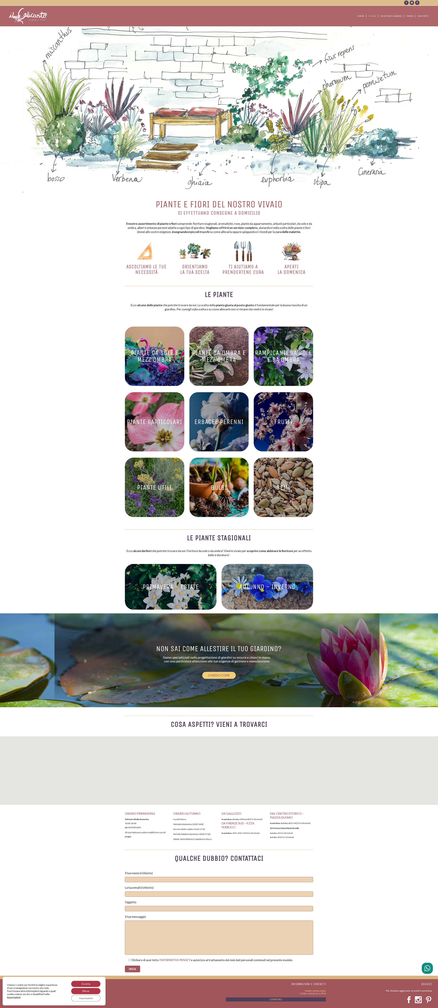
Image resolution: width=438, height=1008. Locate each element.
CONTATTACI (276, 999)
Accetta (85, 983)
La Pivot (322, 993)
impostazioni (13, 997)
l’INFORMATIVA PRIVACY (174, 960)
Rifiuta (85, 991)
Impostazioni (86, 998)
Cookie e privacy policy (315, 990)
